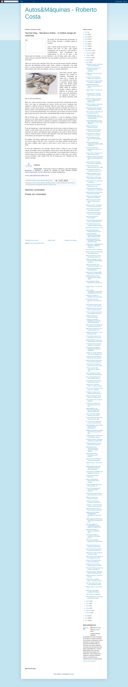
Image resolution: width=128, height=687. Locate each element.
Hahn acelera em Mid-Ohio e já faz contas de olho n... (94, 112)
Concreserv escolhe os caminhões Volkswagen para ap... (93, 536)
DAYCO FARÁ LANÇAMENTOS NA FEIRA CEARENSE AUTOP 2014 (94, 292)
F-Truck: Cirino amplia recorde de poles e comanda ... (94, 389)
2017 (86, 41)
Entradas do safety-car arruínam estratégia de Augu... (93, 531)
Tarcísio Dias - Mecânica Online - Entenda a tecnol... (94, 580)
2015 (86, 46)
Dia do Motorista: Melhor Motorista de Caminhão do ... (94, 283)
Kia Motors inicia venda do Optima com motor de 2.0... (94, 77)
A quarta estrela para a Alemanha (92, 476)
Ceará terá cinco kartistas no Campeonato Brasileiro (94, 459)
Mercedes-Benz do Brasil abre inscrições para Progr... (94, 193)
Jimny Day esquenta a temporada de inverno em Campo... (94, 149)
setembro (89, 57)
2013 (86, 615)
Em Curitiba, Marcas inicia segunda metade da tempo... (94, 224)
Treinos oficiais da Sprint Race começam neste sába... (94, 418)
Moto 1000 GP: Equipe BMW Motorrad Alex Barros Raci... (94, 273)
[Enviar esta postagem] (56, 180)
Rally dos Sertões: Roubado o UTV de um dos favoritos (94, 205)
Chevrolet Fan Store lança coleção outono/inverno (93, 545)
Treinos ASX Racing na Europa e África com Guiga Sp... (94, 568)
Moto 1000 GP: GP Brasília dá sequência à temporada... (94, 325)
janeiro (88, 612)
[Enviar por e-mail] (59, 180)
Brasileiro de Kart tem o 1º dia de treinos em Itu (94, 333)
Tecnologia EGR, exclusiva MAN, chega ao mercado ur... (93, 95)
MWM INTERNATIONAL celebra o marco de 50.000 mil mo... (94, 86)
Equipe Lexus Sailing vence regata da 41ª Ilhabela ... (93, 196)
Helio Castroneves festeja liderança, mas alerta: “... (93, 414)
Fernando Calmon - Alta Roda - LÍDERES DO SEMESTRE (94, 440)
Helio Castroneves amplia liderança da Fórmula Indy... (94, 373)
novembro (89, 53)
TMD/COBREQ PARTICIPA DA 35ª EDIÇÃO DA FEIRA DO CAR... (94, 520)
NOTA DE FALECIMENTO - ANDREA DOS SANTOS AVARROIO (93, 349)
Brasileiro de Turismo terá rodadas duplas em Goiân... (94, 564)
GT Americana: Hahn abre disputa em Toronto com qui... (93, 405)
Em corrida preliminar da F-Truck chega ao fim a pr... (93, 377)
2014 (86, 48)
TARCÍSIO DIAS (52, 184)
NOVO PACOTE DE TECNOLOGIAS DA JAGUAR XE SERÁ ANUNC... (92, 449)
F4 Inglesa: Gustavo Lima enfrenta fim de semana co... (94, 392)
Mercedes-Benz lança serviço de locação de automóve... (94, 361)
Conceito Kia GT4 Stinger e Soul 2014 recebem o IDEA (94, 364)
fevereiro (88, 610)
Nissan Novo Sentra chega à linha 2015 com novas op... (94, 357)
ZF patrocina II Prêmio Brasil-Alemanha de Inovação (94, 130)
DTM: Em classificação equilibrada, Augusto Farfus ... (94, 541)
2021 (86, 32)
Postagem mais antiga (70, 240)
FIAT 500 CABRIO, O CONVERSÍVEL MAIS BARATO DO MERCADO (93, 526)
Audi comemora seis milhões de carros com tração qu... (94, 549)
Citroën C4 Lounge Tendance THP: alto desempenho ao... (94, 353)
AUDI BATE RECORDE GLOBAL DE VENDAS (93, 591)
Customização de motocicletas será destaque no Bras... (94, 436)
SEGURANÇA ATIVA (31, 184)
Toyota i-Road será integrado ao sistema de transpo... (94, 209)
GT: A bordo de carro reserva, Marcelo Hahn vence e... (94, 381)
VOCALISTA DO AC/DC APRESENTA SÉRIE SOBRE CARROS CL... (94, 144)
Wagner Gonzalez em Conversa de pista (92, 126)
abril (87, 605)
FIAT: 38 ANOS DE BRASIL (93, 594)
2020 (86, 34)
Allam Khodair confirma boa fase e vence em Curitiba (93, 177)
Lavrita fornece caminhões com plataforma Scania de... (94, 472)
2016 (86, 44)
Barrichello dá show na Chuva (94, 227)
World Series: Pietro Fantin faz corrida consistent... (94, 553)
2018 (86, 39)
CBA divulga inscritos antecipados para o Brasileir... (92, 455)
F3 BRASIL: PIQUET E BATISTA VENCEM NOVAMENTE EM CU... (94, 158)
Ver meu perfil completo (89, 661)
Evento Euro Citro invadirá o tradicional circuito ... (93, 185)
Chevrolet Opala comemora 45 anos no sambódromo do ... (94, 221)
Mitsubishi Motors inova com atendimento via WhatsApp (94, 340)
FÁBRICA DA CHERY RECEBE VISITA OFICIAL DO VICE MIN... (94, 432)
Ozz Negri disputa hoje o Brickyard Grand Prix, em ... (94, 230)
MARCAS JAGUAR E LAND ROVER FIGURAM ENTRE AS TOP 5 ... (94, 261)
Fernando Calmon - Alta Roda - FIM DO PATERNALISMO (94, 572)
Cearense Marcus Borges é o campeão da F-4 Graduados (94, 189)
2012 (86, 618)
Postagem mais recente (32, 240)
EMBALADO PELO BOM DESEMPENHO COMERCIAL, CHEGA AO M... (93, 514)
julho (87, 62)
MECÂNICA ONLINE (50, 182)
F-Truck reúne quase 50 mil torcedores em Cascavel (93, 336)
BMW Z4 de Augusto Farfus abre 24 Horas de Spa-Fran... (93, 201)
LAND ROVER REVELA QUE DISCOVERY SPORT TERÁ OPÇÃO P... (94, 122)
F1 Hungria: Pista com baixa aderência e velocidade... (93, 344)
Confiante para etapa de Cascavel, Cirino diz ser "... (94, 501)
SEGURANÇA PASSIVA (42, 184)
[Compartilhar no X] (63, 180)
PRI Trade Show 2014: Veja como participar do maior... (94, 583)
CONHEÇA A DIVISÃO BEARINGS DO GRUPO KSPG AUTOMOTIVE (93, 321)
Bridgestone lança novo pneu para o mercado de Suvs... (94, 309)
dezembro (89, 50)
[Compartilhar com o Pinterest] (67, 180)
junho (88, 601)
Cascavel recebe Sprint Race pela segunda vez (94, 485)
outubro (88, 55)
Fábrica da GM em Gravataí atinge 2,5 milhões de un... (94, 396)
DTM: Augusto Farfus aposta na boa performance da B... (94, 557)
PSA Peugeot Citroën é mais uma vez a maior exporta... (94, 305)
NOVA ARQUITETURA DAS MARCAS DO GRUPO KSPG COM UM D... (93, 468)
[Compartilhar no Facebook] (65, 180)
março (88, 608)
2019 (86, 37)
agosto (88, 60)
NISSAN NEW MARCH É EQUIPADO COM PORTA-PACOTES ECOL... (94, 240)
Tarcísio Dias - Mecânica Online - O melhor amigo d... (94, 385)
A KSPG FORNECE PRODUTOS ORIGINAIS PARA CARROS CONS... (93, 235)
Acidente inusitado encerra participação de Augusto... (94, 174)
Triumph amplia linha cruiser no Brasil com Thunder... (94, 444)
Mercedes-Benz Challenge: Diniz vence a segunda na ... (94, 162)
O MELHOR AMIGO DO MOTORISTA (65, 182)
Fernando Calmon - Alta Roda (94, 249)
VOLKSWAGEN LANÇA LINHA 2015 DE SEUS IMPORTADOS (94, 427)
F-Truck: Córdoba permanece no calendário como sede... (94, 312)
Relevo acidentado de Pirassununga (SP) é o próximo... (93, 481)
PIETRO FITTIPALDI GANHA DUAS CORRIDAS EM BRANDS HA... (93, 100)
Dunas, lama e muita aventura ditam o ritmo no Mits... (94, 153)
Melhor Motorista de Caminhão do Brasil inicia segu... (94, 597)
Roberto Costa (96, 627)
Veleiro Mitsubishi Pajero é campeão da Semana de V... (94, 170)
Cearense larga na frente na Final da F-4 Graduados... (93, 213)
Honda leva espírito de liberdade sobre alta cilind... (94, 296)
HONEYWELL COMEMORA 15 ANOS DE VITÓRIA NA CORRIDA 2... (94, 246)
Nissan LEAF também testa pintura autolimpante (93, 561)
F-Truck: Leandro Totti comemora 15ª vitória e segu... (93, 369)
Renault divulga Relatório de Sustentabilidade (94, 269)
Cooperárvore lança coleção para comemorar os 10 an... (94, 494)
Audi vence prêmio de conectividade (92, 217)
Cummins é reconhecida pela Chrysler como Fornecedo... (94, 505)
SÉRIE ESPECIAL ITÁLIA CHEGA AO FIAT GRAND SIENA (93, 277)
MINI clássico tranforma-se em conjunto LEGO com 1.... (94, 329)
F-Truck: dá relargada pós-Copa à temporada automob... (93, 490)
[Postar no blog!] (61, 180)
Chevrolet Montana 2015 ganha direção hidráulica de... (93, 139)
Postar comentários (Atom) (37, 243)
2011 (86, 620)
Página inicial (51, 240)
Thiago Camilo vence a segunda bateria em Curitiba (94, 166)
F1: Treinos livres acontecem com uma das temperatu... (94, 422)
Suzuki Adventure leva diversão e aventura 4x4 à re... (94, 301)
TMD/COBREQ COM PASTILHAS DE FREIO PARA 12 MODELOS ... (93, 410)
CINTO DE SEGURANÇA (38, 182)
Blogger (72, 674)
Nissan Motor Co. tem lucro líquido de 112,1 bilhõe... (93, 134)
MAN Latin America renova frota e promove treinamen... (94, 509)
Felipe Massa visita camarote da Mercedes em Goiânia (94, 108)
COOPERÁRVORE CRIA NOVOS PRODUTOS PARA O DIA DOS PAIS (94, 117)
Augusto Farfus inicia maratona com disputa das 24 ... (94, 252)
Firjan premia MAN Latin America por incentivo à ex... (94, 265)
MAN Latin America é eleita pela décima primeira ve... (94, 256)
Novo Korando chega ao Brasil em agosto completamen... (94, 81)
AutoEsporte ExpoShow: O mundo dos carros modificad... (93, 69)
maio (87, 603)
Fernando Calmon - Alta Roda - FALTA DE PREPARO (94, 65)
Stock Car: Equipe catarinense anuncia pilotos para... (94, 104)
